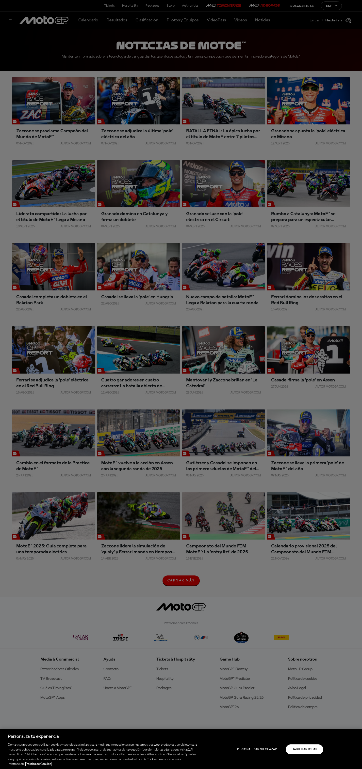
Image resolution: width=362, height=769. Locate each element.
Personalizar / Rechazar (257, 749)
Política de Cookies (38, 764)
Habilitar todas (304, 749)
